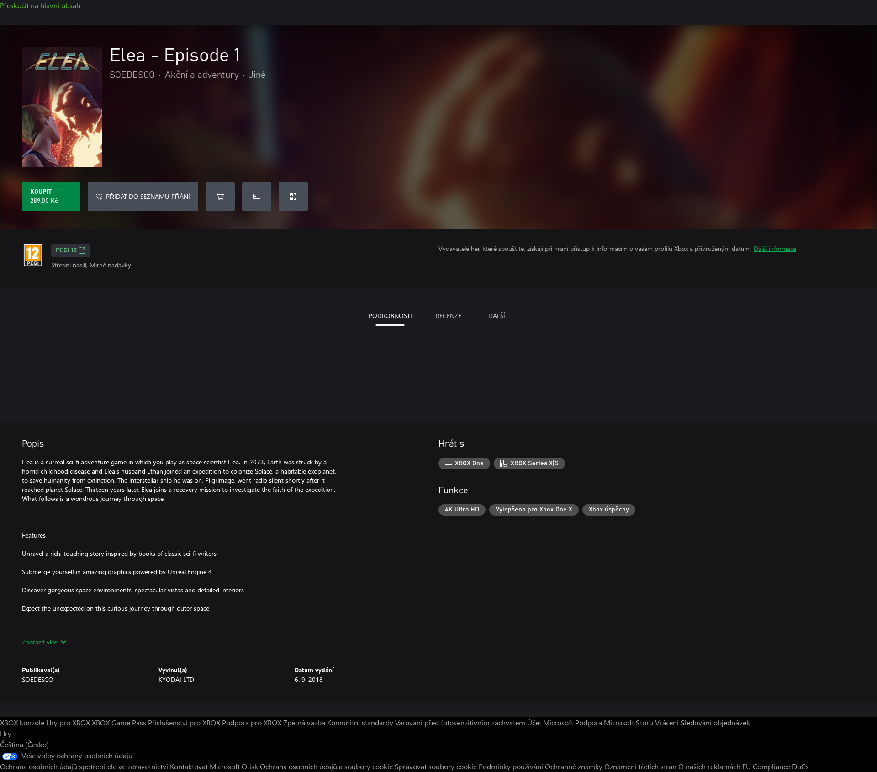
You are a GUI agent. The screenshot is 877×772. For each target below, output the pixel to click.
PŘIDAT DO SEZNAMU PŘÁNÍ (148, 196)
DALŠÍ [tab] (496, 315)
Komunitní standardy (360, 722)
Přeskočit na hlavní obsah (40, 5)
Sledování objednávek (715, 722)
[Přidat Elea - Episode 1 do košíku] (220, 196)
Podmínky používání (512, 766)
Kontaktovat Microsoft (205, 766)
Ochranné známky (573, 766)
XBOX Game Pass (119, 722)
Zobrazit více (39, 642)
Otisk (250, 766)
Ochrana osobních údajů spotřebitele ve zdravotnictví (84, 766)
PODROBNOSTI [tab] (390, 315)
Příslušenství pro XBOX (185, 722)
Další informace (775, 248)
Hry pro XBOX (69, 722)
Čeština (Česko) (24, 744)
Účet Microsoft (550, 722)
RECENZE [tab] (448, 315)
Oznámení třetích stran (640, 766)
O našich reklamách (709, 766)
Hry (5, 733)
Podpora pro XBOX (252, 722)
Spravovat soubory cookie (436, 766)
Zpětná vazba (304, 722)
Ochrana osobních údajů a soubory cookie (326, 766)
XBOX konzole (22, 722)
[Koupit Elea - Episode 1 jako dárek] (256, 196)
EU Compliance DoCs (775, 766)
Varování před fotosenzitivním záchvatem (460, 722)
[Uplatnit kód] (293, 196)
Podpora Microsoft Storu (614, 722)
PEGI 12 (66, 250)
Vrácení (667, 722)
